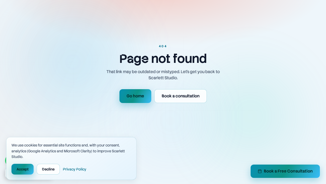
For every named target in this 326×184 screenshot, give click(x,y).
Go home (135, 96)
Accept (23, 169)
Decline (48, 169)
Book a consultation (180, 96)
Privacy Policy (74, 169)
